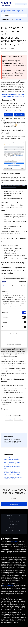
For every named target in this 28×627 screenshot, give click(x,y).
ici (19, 442)
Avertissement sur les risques (14, 518)
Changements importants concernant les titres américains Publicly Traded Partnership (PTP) (12, 472)
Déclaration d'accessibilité (14, 515)
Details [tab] (14, 285)
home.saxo (18, 19)
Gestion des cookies (14, 527)
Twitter (4, 409)
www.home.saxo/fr (8, 585)
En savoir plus (14, 541)
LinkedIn (7, 409)
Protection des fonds (14, 521)
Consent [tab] (5, 285)
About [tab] (23, 285)
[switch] (24, 317)
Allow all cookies (14, 334)
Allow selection (14, 339)
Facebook (2, 409)
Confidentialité (14, 524)
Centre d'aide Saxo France (8, 10)
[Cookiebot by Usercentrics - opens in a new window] (19, 282)
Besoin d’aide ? (14, 504)
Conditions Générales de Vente (14, 530)
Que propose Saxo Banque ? (16, 11)
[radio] (9, 419)
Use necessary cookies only (14, 344)
